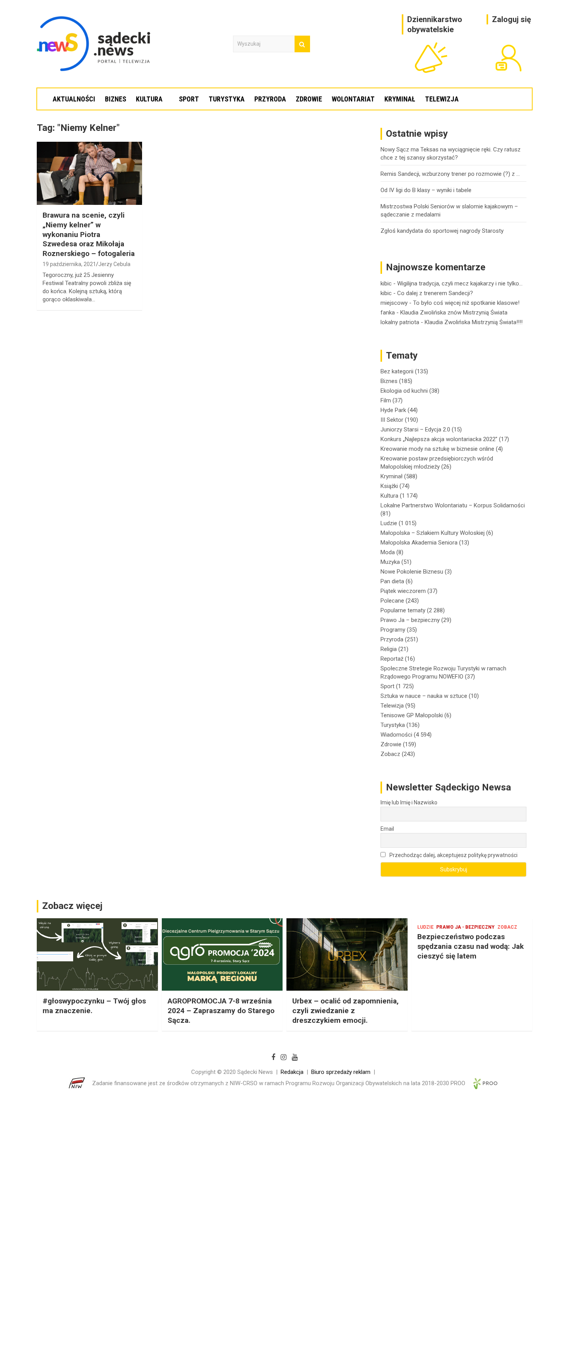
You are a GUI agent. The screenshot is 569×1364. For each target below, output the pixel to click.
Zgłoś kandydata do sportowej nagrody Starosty (442, 230)
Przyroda (270, 99)
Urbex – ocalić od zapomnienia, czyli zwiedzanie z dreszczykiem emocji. (345, 1010)
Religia (388, 649)
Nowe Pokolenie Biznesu (411, 571)
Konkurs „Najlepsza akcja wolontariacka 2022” (438, 439)
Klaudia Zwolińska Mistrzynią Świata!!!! (474, 322)
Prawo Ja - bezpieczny (465, 927)
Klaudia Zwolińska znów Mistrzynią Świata (453, 312)
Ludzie (388, 523)
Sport (189, 99)
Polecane (392, 600)
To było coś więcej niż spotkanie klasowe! (466, 302)
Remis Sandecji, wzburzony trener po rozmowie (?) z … (450, 173)
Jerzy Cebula (114, 264)
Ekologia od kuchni (404, 390)
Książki (389, 486)
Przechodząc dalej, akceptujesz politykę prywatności (453, 855)
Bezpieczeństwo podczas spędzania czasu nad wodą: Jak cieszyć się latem (470, 946)
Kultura (149, 99)
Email (387, 829)
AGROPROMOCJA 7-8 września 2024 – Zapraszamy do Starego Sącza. (221, 1010)
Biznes (115, 99)
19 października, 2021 (69, 264)
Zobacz (390, 754)
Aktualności (74, 99)
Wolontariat (353, 99)
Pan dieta (392, 581)
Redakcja (292, 1072)
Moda (387, 552)
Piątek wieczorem (403, 591)
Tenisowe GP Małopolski (411, 715)
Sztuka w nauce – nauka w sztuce (423, 695)
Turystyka (227, 99)
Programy (392, 629)
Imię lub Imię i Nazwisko (408, 802)
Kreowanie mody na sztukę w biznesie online (437, 448)
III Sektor (391, 419)
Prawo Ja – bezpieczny (410, 620)
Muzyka (390, 561)
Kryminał (399, 99)
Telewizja (442, 99)
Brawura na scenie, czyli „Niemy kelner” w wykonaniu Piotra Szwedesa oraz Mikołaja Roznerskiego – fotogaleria (89, 234)
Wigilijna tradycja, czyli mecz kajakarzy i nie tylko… (460, 283)
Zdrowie (309, 99)
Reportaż (391, 658)
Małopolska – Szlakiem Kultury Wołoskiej (432, 532)
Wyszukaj (302, 44)
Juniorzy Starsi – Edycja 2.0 (415, 429)
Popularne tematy (402, 610)
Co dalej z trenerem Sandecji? (435, 293)
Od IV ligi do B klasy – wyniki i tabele (425, 190)
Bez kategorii (396, 371)
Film (385, 400)
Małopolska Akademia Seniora (419, 542)
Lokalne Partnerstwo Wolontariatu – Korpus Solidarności (452, 505)
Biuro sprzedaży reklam (340, 1072)
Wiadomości (396, 734)
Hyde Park (393, 410)
